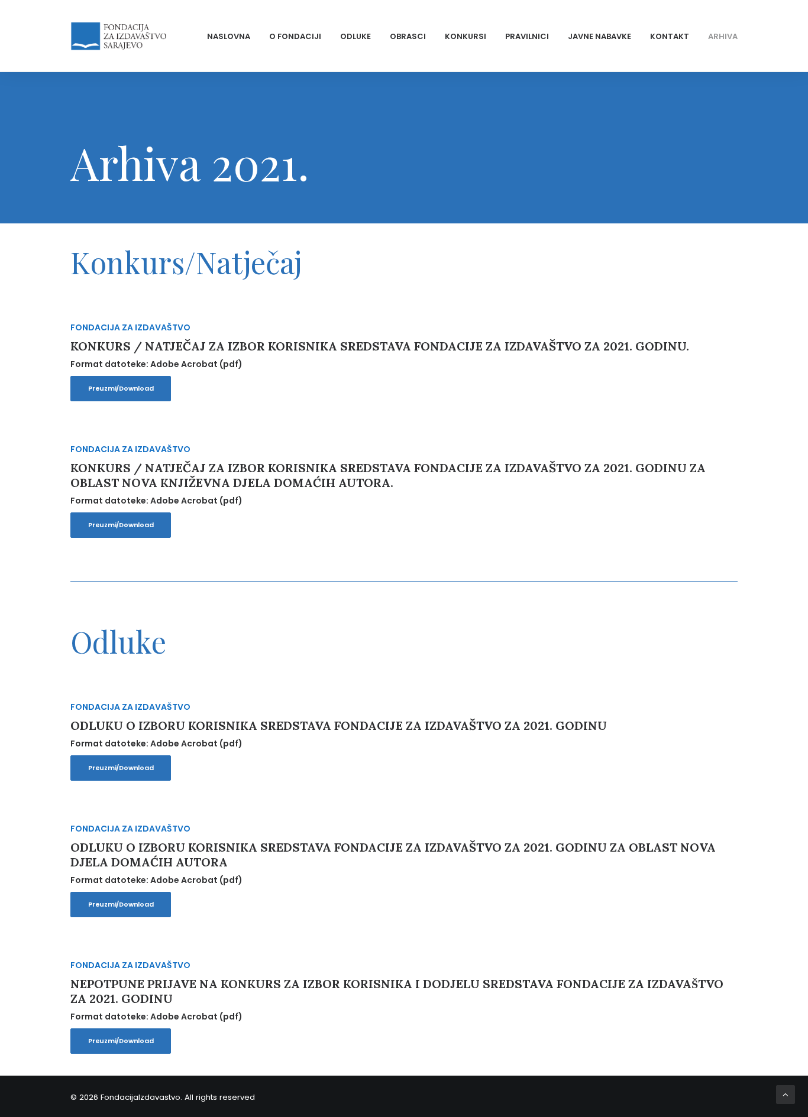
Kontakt (669, 36)
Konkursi (465, 36)
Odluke (355, 36)
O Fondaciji (295, 36)
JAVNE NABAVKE (599, 36)
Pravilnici (527, 36)
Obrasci (408, 36)
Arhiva (723, 36)
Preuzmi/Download (120, 388)
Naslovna (228, 36)
